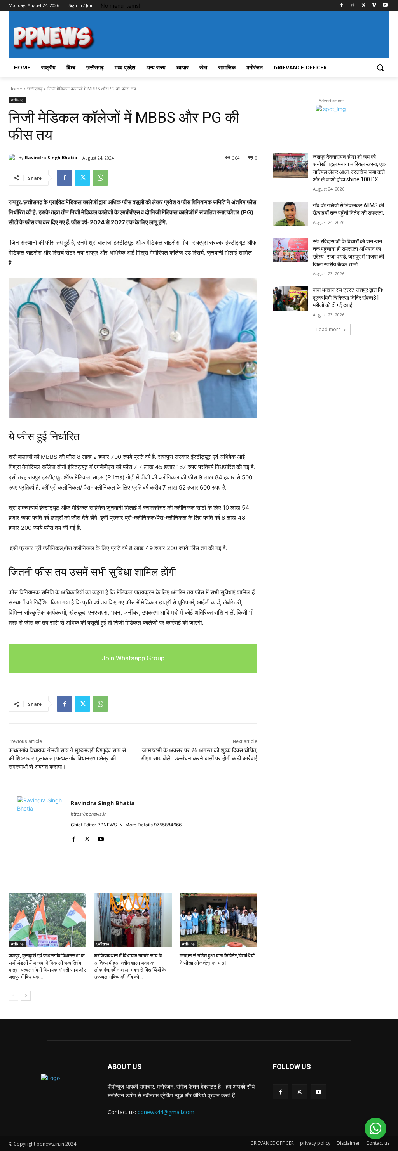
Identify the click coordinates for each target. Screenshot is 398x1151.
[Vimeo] (374, 5)
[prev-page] (13, 996)
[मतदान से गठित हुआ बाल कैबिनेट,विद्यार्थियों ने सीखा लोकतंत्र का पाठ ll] (218, 920)
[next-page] (26, 996)
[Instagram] (352, 5)
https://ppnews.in (88, 814)
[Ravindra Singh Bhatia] (14, 157)
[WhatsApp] (100, 178)
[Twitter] (363, 5)
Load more (328, 329)
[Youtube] (385, 5)
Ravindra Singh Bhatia (51, 157)
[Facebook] (341, 5)
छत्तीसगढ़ (34, 88)
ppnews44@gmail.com (166, 1112)
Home (15, 88)
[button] (380, 67)
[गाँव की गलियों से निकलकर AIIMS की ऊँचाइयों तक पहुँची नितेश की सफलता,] (290, 214)
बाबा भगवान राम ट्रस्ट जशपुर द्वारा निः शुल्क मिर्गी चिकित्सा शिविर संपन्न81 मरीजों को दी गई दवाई (348, 297)
